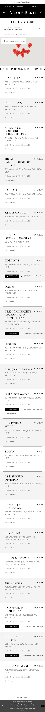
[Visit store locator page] (7, 12)
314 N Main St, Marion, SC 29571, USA (23, 194)
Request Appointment (22, 2)
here (22, 710)
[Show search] (41, 12)
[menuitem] (15, 6)
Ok (43, 706)
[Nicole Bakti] (22, 12)
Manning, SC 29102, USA (17, 242)
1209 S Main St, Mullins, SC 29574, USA (24, 217)
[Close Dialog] (2, 706)
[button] (3, 12)
